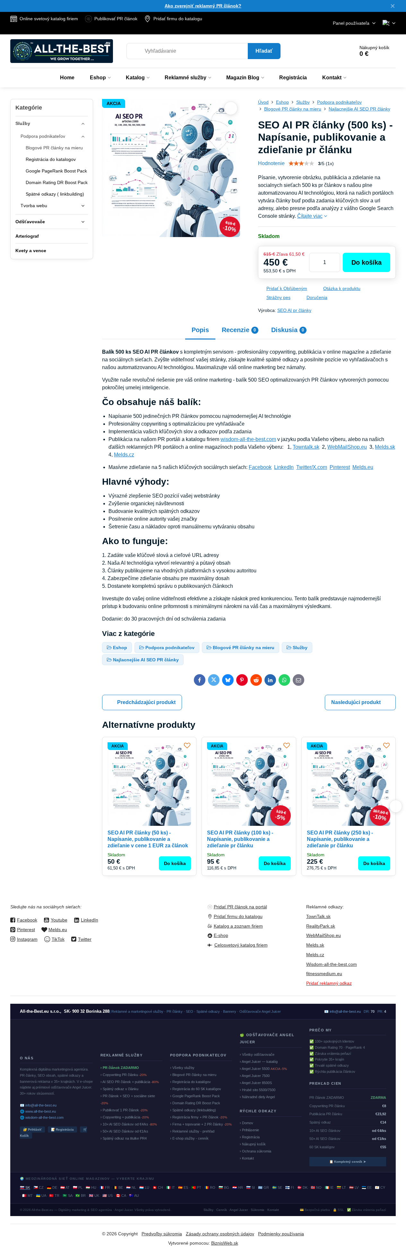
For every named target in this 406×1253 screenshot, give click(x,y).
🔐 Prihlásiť (32, 1129)
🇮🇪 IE (329, 1187)
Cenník (221, 1210)
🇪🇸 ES (183, 1187)
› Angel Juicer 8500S (256, 1083)
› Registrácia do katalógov (190, 1082)
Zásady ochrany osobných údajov (220, 1233)
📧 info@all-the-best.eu (38, 1105)
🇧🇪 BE (118, 1187)
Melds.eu (362, 467)
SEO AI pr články (294, 310)
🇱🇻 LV (353, 1187)
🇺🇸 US (107, 1195)
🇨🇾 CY (380, 1187)
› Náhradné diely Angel (257, 1097)
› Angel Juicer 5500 (263, 1069)
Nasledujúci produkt (356, 702)
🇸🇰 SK (25, 1187)
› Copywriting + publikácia (124, 1117)
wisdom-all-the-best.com (248, 439)
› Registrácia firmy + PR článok (198, 1117)
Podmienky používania (281, 1233)
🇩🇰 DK (302, 1187)
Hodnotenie (271, 163)
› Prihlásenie (249, 1130)
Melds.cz (124, 454)
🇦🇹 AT (65, 1187)
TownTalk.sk (318, 916)
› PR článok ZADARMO (119, 1068)
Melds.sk (385, 447)
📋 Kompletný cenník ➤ (347, 1161)
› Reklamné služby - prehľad (192, 1131)
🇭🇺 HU (91, 1187)
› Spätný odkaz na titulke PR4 (123, 1138)
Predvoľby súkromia (162, 1233)
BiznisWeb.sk (224, 1243)
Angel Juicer (238, 1210)
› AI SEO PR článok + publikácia (129, 1082)
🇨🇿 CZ (38, 1187)
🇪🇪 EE (367, 1187)
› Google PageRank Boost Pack (195, 1096)
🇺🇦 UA (41, 1195)
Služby (208, 1210)
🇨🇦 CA (121, 1195)
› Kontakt (247, 1158)
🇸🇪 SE (277, 1187)
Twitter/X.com (311, 467)
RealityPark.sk (320, 926)
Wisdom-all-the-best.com (331, 964)
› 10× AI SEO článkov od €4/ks (128, 1124)
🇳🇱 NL (131, 1187)
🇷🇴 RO (209, 1187)
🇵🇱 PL (77, 1187)
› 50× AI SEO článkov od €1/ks (124, 1131)
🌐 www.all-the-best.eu (38, 1111)
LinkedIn (284, 467)
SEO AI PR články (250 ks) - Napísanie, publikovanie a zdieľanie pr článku (340, 839)
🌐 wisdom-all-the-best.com (42, 1117)
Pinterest (340, 467)
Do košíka (366, 262)
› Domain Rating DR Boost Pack (195, 1103)
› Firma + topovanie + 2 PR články (201, 1124)
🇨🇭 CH (157, 1187)
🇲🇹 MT (27, 1195)
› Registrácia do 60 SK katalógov (195, 1089)
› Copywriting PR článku (123, 1075)
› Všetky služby (182, 1068)
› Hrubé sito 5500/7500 (257, 1090)
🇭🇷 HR (237, 1187)
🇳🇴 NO (316, 1187)
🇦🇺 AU (134, 1195)
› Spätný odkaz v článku (119, 1089)
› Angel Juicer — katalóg (259, 1061)
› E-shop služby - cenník (189, 1138)
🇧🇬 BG (224, 1187)
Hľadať (264, 51)
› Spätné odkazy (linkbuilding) (193, 1110)
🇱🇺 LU (144, 1187)
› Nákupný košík (253, 1144)
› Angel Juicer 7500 (255, 1076)
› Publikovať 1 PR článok (124, 1110)
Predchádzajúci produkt (146, 702)
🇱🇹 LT (341, 1187)
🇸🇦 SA (67, 1195)
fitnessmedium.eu (324, 973)
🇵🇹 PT (196, 1187)
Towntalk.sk (306, 447)
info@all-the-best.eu (345, 1011)
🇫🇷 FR (104, 1187)
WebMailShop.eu (347, 447)
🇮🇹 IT (170, 1187)
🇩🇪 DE (52, 1187)
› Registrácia (250, 1137)
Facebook (260, 467)
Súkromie (257, 1210)
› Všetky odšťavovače (257, 1054)
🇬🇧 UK (94, 1195)
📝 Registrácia (62, 1129)
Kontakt (273, 1210)
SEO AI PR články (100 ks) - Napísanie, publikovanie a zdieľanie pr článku (240, 839)
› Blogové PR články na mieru (193, 1075)
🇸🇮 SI (250, 1187)
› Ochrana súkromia (255, 1151)
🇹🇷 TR (54, 1195)
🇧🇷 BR (80, 1195)
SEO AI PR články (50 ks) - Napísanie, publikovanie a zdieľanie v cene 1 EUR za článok (148, 839)
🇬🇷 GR (263, 1187)
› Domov (246, 1123)
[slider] (301, 163)
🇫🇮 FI (289, 1187)
